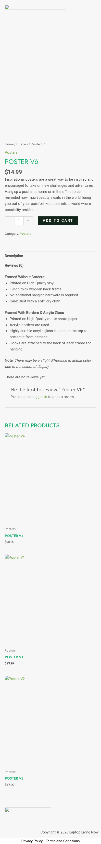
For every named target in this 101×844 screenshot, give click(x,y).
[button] (50, 38)
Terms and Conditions (63, 841)
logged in (40, 397)
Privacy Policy (32, 841)
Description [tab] (14, 256)
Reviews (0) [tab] (14, 265)
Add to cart (58, 220)
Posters (22, 144)
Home (9, 144)
